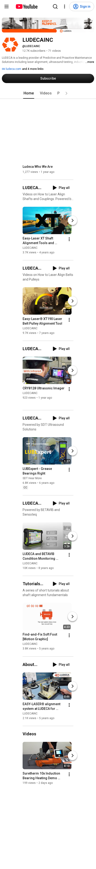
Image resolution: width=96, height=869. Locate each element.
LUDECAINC (30, 247)
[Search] (55, 6)
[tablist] (48, 93)
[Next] (72, 220)
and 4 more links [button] (33, 69)
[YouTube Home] (26, 6)
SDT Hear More (32, 478)
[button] (66, 93)
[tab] (28, 93)
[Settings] (64, 6)
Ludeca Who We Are (38, 166)
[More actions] (69, 239)
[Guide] (6, 6)
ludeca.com (13, 69)
